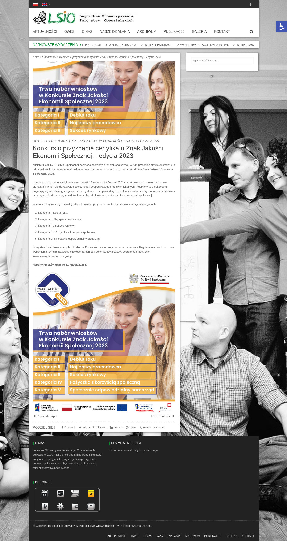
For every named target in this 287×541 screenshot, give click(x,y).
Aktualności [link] (45, 31)
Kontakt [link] (222, 31)
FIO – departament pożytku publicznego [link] (133, 450)
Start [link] (36, 57)
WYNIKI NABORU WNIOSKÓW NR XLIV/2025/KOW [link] (246, 44)
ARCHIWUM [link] (146, 31)
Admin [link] (93, 141)
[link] (281, 26)
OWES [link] (69, 31)
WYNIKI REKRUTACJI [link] (100, 44)
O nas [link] (87, 31)
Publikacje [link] (174, 31)
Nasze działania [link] (115, 31)
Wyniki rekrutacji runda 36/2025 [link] (181, 44)
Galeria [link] (199, 31)
